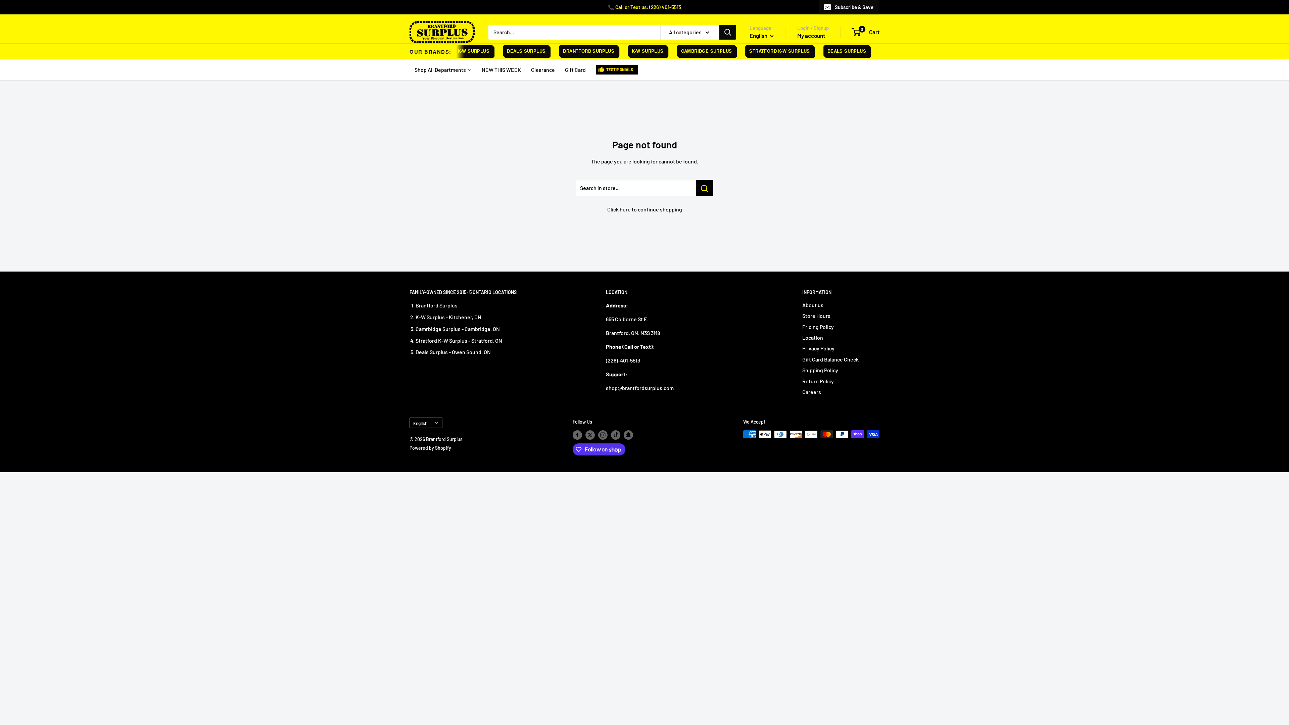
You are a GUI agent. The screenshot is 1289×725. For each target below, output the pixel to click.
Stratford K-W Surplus (768, 51)
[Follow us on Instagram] (603, 435)
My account (811, 35)
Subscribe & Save (854, 7)
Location (812, 337)
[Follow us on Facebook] (577, 435)
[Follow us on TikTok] (615, 435)
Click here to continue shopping (644, 209)
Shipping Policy (820, 370)
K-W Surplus (636, 51)
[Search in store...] (704, 188)
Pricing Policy (818, 327)
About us (812, 305)
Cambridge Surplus (695, 51)
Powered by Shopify (430, 448)
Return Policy (818, 381)
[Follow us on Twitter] (590, 435)
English (420, 423)
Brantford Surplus (577, 51)
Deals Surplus (515, 51)
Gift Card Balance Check (830, 359)
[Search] (727, 32)
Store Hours (816, 315)
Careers (811, 392)
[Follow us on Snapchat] (628, 435)
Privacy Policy (818, 348)
